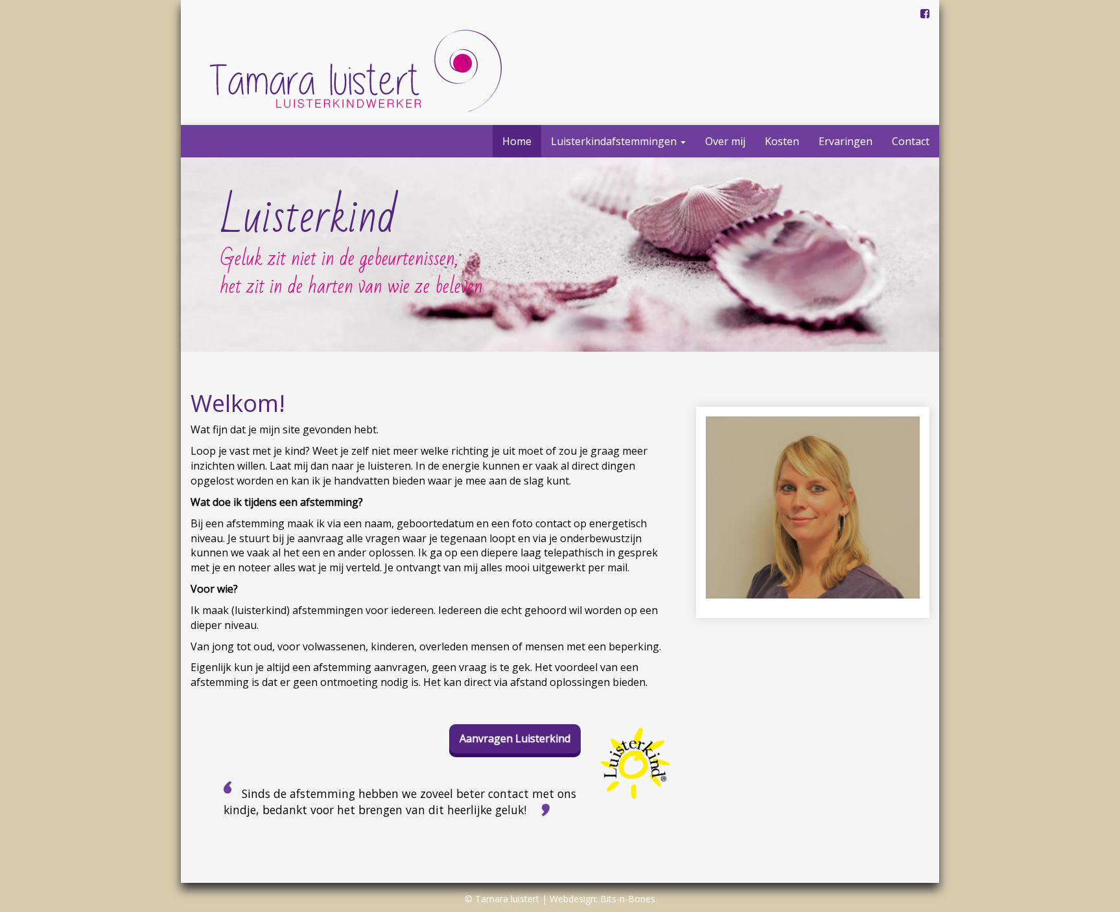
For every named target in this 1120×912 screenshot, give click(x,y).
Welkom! (238, 403)
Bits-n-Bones (627, 899)
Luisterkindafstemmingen (615, 141)
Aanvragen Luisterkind (515, 738)
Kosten (782, 141)
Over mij (725, 141)
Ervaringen (845, 141)
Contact (910, 141)
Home (516, 141)
